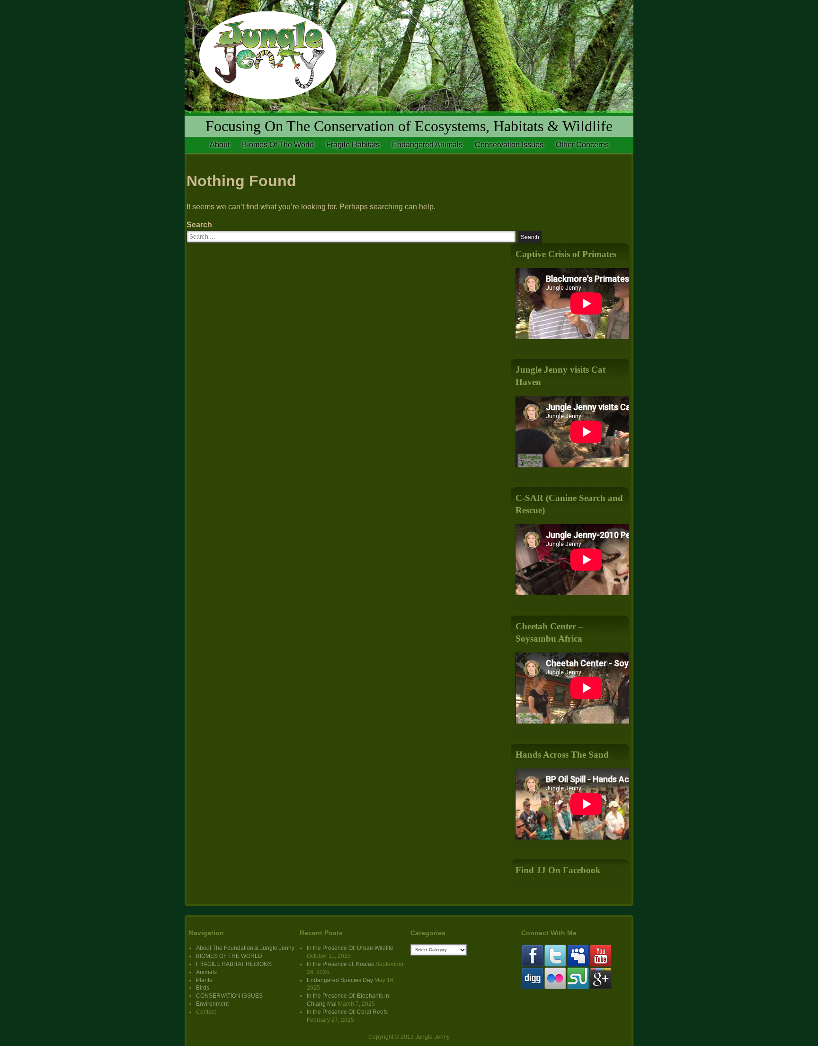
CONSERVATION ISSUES (229, 995)
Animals (206, 972)
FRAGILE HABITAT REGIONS (234, 964)
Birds (202, 987)
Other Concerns (582, 145)
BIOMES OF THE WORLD (229, 956)
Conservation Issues (509, 145)
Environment (212, 1004)
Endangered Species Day (340, 980)
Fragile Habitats (353, 145)
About (220, 145)
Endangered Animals (427, 145)
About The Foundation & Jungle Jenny (245, 948)
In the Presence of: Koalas (340, 964)
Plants (204, 980)
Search (199, 225)
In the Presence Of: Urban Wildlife (350, 948)
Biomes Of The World (278, 145)
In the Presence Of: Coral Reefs (347, 1012)
